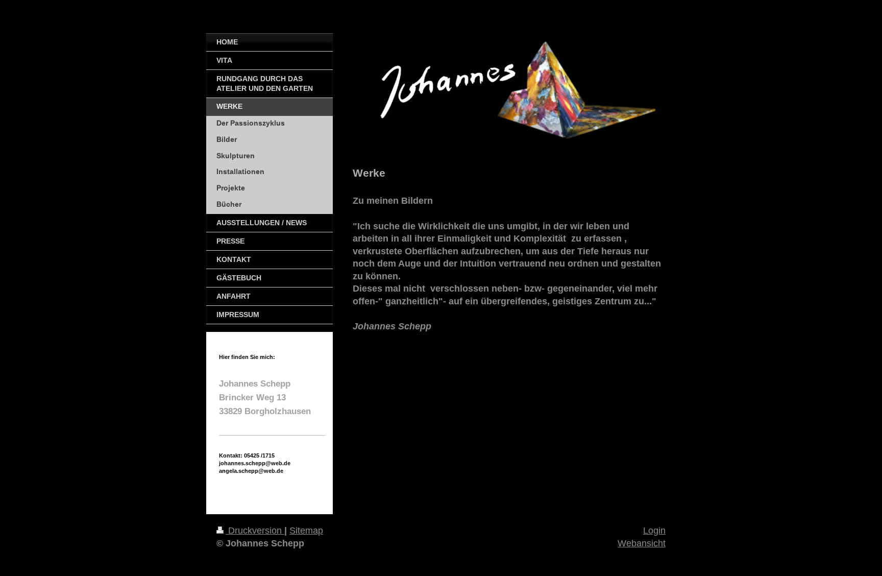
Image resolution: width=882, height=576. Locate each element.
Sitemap (306, 530)
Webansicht (642, 543)
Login (654, 530)
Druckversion (255, 530)
